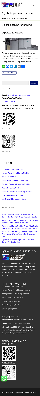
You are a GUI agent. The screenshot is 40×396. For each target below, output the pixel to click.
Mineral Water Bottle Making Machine (15, 173)
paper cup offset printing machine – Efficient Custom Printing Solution (18, 241)
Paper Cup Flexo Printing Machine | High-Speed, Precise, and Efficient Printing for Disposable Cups (20, 234)
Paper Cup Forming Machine (12, 297)
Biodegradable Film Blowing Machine (15, 294)
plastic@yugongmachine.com (19, 95)
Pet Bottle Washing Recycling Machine (16, 184)
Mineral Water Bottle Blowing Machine (16, 290)
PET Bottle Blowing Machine (12, 169)
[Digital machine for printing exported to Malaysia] (20, 44)
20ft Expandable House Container (14, 199)
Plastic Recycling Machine (11, 188)
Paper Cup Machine (9, 177)
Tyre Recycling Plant (9, 309)
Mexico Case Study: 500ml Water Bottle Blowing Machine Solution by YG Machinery (20, 221)
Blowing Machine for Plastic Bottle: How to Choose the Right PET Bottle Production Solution (20, 216)
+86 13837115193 (8, 102)
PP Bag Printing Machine (11, 301)
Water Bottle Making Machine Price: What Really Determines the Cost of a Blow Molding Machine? (20, 227)
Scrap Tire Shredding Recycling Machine (17, 192)
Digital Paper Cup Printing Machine (15, 180)
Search (34, 83)
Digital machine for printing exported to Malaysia (17, 29)
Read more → (9, 73)
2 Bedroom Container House (12, 195)
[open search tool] (34, 5)
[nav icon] (37, 5)
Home (4, 18)
